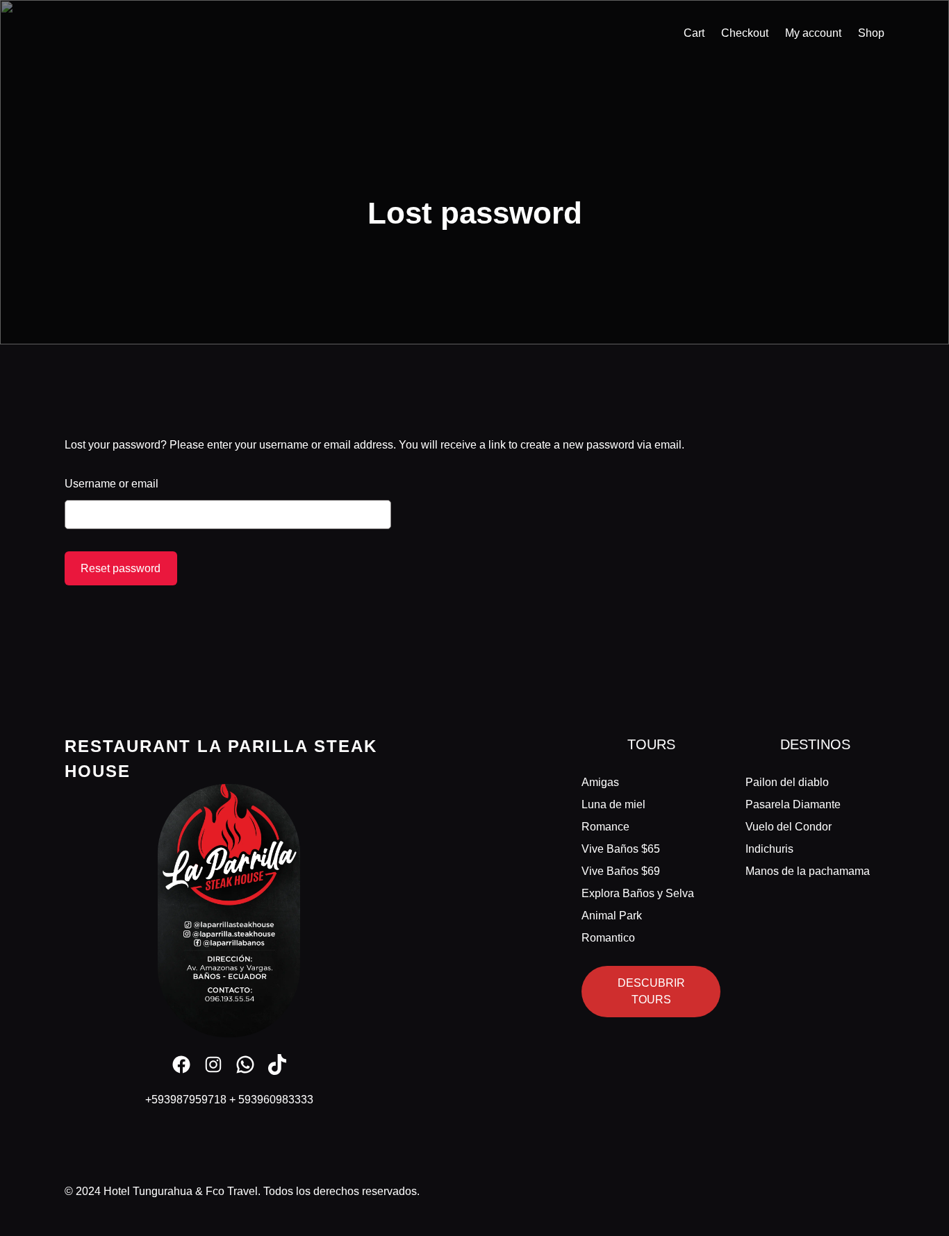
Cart (694, 33)
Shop (871, 33)
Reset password (120, 568)
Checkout (744, 33)
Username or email (111, 484)
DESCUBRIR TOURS (651, 991)
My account (813, 33)
